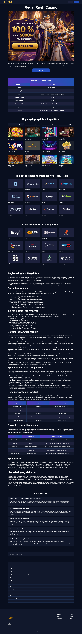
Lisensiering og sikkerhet (16, 598)
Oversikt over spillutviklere (16, 592)
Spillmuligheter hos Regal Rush (17, 586)
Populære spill (14, 123)
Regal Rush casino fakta (15, 568)
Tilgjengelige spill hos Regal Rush (18, 571)
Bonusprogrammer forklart (16, 583)
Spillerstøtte (12, 595)
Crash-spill (48, 123)
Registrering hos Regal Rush (16, 580)
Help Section (13, 601)
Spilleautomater (65, 123)
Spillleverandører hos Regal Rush (18, 577)
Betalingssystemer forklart (16, 589)
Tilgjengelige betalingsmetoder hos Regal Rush (21, 574)
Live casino (31, 123)
